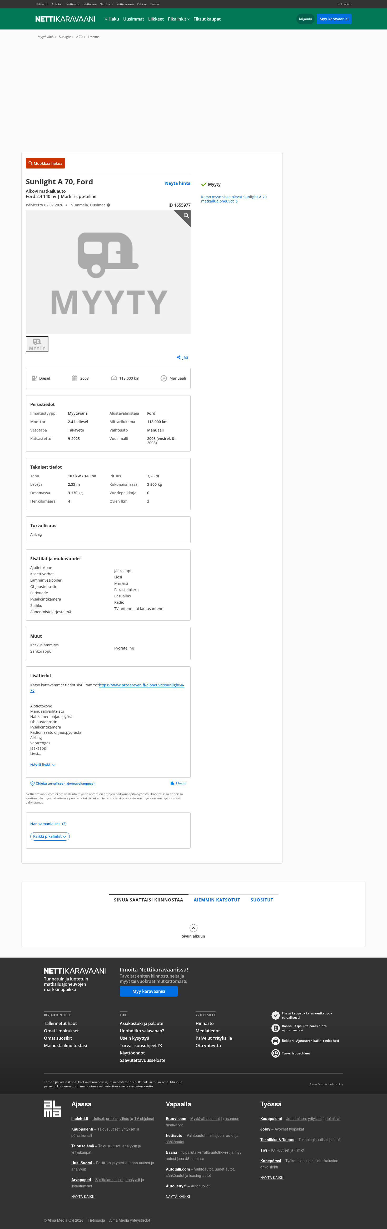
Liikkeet (156, 19)
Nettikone (106, 4)
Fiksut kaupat (207, 19)
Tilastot (181, 783)
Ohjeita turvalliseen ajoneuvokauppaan (66, 783)
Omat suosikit (58, 1038)
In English (344, 4)
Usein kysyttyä (134, 1038)
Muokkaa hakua (48, 163)
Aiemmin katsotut (217, 900)
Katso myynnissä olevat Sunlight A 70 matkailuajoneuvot (234, 199)
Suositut (262, 900)
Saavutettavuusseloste (142, 1060)
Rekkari (142, 4)
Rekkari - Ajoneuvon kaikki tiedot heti (310, 1040)
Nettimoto (73, 4)
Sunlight (65, 37)
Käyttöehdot (132, 1052)
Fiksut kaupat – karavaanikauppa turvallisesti (307, 1015)
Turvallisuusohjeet (138, 1045)
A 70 (79, 37)
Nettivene (90, 4)
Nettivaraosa (125, 4)
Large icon (182, 218)
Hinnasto (205, 1023)
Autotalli (57, 4)
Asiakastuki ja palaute (141, 1023)
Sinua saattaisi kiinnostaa (148, 900)
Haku (113, 19)
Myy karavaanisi (334, 18)
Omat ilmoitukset (61, 1030)
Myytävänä (46, 37)
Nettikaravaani (66, 18)
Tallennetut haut (60, 1023)
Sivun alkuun (193, 936)
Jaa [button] (185, 357)
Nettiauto (42, 4)
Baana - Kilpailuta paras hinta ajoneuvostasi (304, 1028)
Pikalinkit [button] (177, 19)
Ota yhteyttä (208, 1045)
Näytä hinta (178, 183)
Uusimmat (133, 19)
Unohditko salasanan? (142, 1030)
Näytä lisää (40, 764)
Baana (154, 4)
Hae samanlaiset (48, 824)
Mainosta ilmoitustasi (65, 1045)
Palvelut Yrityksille (214, 1038)
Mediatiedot (208, 1030)
